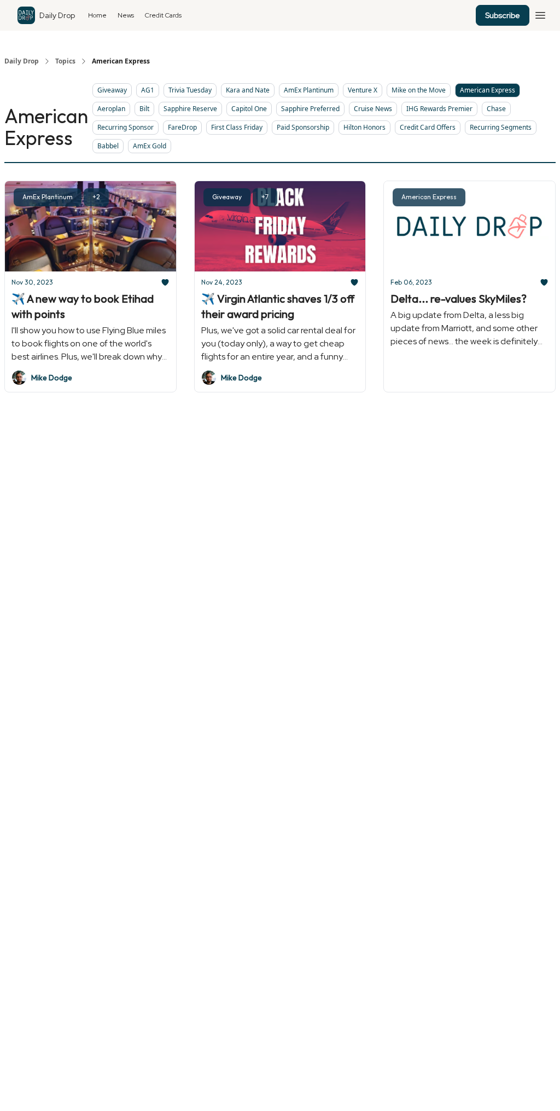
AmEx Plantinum (309, 90)
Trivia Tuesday (190, 90)
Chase (496, 108)
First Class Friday (236, 127)
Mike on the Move (419, 90)
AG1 (147, 90)
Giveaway (112, 90)
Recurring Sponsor (125, 127)
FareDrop (182, 127)
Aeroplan (111, 108)
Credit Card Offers (428, 127)
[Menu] (540, 13)
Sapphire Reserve (190, 108)
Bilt (144, 108)
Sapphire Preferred (310, 108)
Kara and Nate (248, 90)
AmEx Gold (149, 146)
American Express (487, 90)
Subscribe (502, 15)
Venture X (362, 90)
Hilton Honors (364, 127)
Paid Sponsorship (303, 127)
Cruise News (373, 108)
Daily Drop (21, 61)
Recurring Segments (501, 127)
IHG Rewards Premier (439, 108)
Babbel (108, 146)
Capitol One (249, 108)
